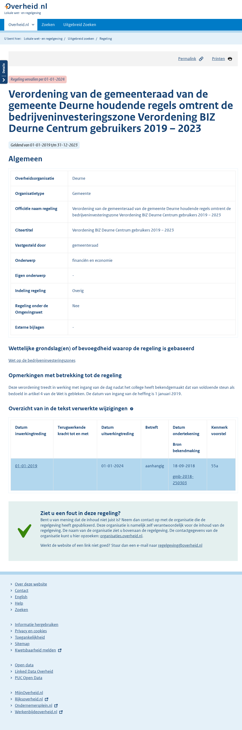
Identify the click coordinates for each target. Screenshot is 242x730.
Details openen (4, 72)
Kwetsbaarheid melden (35, 650)
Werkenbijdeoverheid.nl (36, 711)
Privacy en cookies (31, 631)
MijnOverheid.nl (29, 692)
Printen (218, 58)
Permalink (187, 58)
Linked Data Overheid (34, 671)
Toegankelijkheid (30, 637)
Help (19, 603)
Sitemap (22, 643)
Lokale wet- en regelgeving (43, 38)
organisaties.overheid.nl (121, 535)
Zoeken (48, 24)
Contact (21, 590)
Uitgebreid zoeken (81, 38)
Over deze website (31, 584)
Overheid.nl (19, 26)
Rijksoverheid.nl (29, 699)
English (21, 596)
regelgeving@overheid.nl (180, 545)
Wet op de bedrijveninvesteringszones (42, 360)
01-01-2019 (26, 465)
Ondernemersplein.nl (33, 705)
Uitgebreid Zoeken (79, 24)
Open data (24, 665)
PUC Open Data (28, 677)
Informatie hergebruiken (36, 624)
